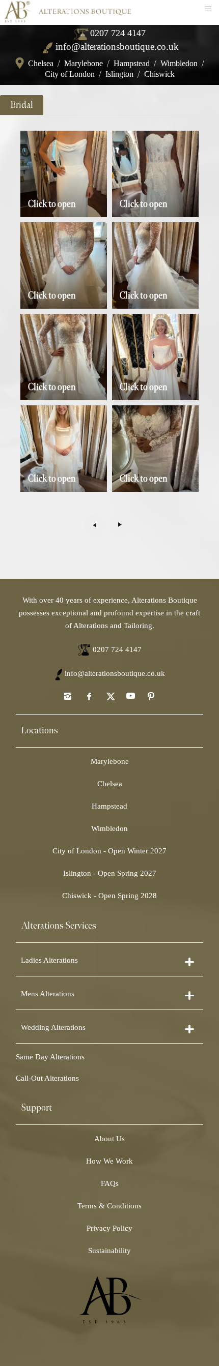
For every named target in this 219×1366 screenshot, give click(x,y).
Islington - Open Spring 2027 (109, 873)
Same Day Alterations (50, 1057)
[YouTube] (130, 696)
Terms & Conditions (109, 1206)
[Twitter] (109, 696)
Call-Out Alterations (47, 1078)
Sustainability (109, 1250)
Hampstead (132, 63)
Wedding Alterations (53, 1027)
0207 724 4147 (118, 33)
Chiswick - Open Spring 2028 (109, 896)
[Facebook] (88, 696)
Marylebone (83, 63)
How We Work (109, 1161)
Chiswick (159, 74)
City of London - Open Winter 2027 (109, 851)
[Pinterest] (151, 696)
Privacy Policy (109, 1228)
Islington (119, 74)
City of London (70, 74)
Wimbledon (179, 63)
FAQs (110, 1183)
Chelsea (40, 63)
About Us (109, 1139)
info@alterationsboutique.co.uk (117, 46)
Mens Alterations (47, 994)
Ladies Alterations (49, 960)
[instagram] (67, 696)
